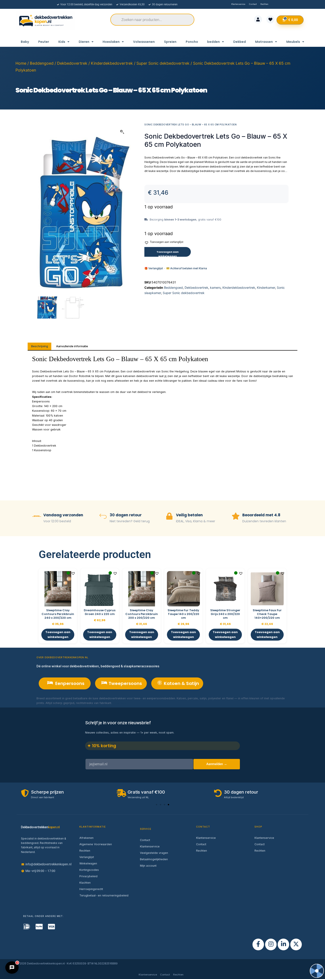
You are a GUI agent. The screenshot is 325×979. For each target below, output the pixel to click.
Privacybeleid (88, 876)
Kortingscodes (89, 869)
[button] (122, 132)
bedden (213, 42)
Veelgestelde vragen (154, 853)
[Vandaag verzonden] (36, 517)
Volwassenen (144, 42)
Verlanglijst (86, 857)
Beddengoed (42, 63)
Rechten (84, 850)
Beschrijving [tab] (39, 346)
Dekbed (239, 42)
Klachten (85, 882)
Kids (61, 42)
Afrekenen (86, 837)
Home (20, 63)
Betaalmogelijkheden (154, 859)
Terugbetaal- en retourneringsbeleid (103, 895)
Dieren (84, 42)
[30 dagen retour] (103, 517)
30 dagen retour (126, 515)
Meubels (293, 42)
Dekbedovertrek (72, 63)
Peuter (43, 42)
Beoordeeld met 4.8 (261, 515)
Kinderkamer (266, 287)
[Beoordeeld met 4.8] (235, 517)
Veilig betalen (189, 515)
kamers (215, 287)
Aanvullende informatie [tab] (72, 346)
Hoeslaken (111, 42)
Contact (145, 840)
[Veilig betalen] (169, 517)
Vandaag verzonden (63, 515)
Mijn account (148, 865)
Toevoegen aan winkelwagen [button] (57, 634)
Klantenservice (150, 846)
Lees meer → (122, 703)
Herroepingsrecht (91, 889)
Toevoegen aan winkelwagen (168, 253)
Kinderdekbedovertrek (112, 63)
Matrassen (264, 42)
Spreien (170, 42)
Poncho (192, 42)
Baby (25, 42)
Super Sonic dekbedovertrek (162, 63)
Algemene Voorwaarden (95, 844)
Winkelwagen (88, 863)
